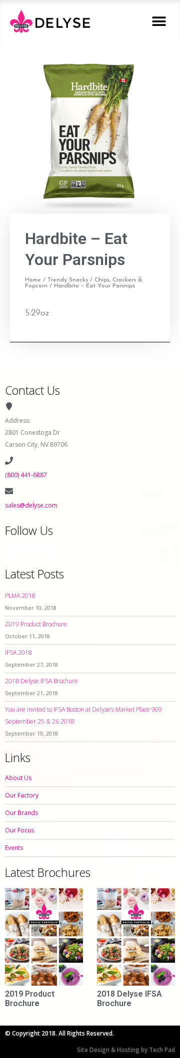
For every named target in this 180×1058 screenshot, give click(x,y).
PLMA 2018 (20, 595)
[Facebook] (13, 550)
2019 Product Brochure (36, 624)
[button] (159, 21)
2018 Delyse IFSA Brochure (41, 681)
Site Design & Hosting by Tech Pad (126, 1050)
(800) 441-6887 (26, 475)
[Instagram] (32, 550)
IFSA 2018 (18, 652)
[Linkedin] (50, 550)
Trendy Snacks (68, 280)
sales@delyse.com (31, 505)
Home (33, 280)
